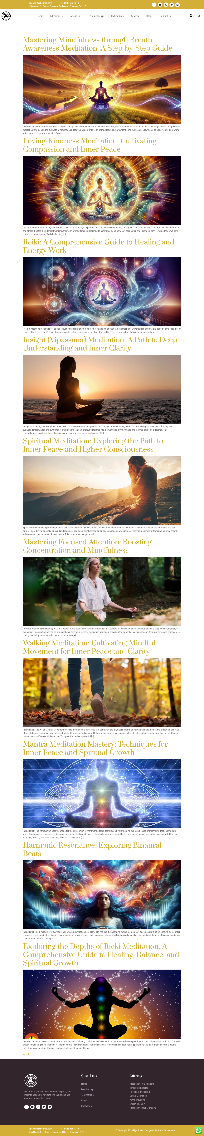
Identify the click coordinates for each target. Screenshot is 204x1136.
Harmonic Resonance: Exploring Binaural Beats (92, 849)
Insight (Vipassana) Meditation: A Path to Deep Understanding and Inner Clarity (100, 344)
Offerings (55, 16)
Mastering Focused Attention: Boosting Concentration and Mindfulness (87, 546)
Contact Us (165, 16)
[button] (199, 16)
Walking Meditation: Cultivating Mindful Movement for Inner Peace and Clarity (89, 647)
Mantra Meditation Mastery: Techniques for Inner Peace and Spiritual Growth (95, 748)
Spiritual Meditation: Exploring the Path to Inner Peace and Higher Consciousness (93, 445)
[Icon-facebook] (154, 4)
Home (39, 16)
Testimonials (117, 16)
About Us (75, 16)
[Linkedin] (177, 4)
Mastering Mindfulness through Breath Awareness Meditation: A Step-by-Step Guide (97, 44)
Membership (97, 16)
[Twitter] (171, 4)
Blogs (149, 16)
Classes (135, 16)
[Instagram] (166, 4)
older (27, 1054)
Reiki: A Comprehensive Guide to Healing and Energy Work (98, 246)
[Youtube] (160, 4)
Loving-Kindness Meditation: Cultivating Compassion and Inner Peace (89, 145)
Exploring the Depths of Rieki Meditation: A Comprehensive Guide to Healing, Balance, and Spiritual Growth (101, 955)
